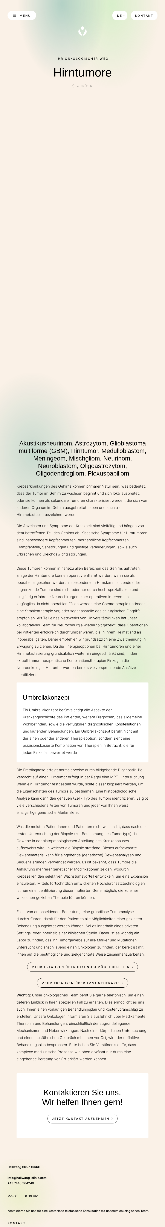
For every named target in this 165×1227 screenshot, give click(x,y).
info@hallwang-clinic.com (27, 1178)
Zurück (85, 86)
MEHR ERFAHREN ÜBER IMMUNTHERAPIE (80, 983)
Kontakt (144, 15)
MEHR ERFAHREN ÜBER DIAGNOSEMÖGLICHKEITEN (81, 967)
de (119, 15)
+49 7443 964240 (21, 1183)
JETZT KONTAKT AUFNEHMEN (80, 1118)
